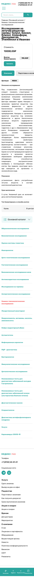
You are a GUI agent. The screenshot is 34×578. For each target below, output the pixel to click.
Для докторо (7, 517)
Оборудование (7, 535)
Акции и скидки (8, 509)
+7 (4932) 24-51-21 (25, 5)
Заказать (9, 64)
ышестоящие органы (8, 539)
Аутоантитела (7, 335)
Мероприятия (7, 520)
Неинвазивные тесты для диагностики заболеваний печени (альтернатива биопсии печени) (15, 393)
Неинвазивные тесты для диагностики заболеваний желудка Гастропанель (16, 381)
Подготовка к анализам (8, 495)
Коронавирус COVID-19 (11, 434)
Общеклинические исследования (15, 228)
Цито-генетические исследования (16, 258)
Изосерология (7, 250)
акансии (6, 549)
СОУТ (4, 553)
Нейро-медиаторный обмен (13, 328)
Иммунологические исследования (16, 364)
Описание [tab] (8, 73)
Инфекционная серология (12, 342)
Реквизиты (6, 557)
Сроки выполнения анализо (8, 502)
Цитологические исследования (14, 371)
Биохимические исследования (14, 236)
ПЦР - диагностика (9, 350)
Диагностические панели (12, 403)
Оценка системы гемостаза (13, 243)
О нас (4, 528)
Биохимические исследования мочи (16, 272)
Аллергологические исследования (16, 294)
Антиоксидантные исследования (15, 279)
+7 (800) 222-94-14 (25, 3)
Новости (5, 542)
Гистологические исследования (15, 265)
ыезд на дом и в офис (8, 487)
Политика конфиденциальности (8, 546)
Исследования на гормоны (12, 287)
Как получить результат (8, 498)
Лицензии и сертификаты (8, 531)
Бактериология (8, 357)
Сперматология (8, 410)
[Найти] (27, 15)
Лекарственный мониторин (13, 311)
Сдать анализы (8, 483)
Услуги (4, 427)
